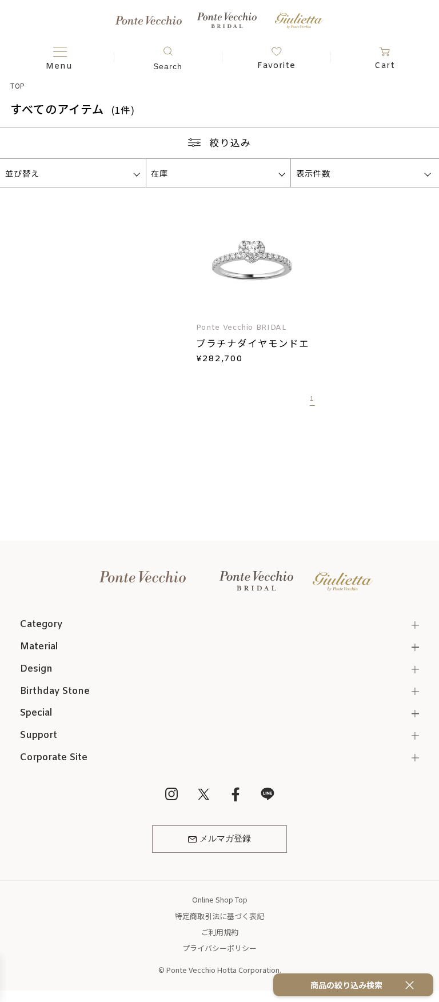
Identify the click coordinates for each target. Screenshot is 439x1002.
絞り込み (230, 142)
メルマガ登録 (225, 839)
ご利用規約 (219, 932)
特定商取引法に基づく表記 (219, 916)
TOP (18, 85)
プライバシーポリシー (219, 948)
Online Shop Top (220, 899)
